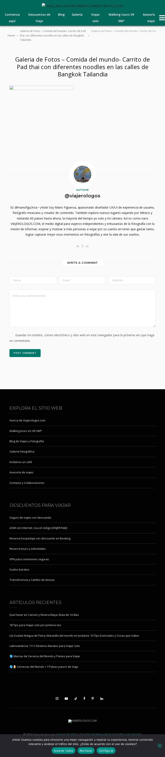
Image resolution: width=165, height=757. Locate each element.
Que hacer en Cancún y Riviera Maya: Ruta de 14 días (44, 615)
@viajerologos (82, 196)
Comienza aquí (12, 17)
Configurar (106, 750)
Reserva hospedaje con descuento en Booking (39, 538)
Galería (77, 14)
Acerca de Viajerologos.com (27, 420)
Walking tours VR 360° (121, 17)
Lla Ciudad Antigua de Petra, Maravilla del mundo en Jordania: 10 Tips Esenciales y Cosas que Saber (74, 635)
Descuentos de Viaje (39, 17)
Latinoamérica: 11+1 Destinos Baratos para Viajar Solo (44, 646)
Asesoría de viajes (151, 17)
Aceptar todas (63, 750)
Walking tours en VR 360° (25, 431)
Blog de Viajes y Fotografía (26, 441)
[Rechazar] (159, 745)
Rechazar (86, 750)
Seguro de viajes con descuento (30, 517)
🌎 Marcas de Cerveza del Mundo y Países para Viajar (44, 656)
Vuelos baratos (19, 569)
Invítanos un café (20, 462)
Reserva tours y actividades (27, 549)
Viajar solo (95, 17)
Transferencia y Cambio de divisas (32, 580)
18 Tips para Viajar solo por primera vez (35, 625)
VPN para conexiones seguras (29, 559)
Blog (61, 14)
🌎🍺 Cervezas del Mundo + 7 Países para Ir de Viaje (43, 667)
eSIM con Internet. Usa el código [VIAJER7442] (38, 528)
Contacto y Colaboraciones (26, 483)
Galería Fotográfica (21, 451)
